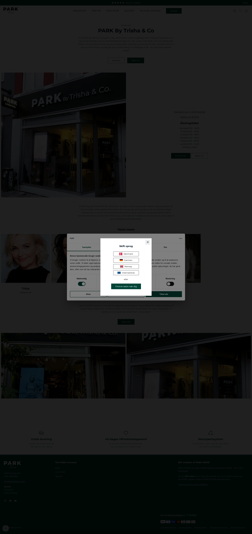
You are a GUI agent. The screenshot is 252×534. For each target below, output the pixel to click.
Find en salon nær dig (126, 286)
